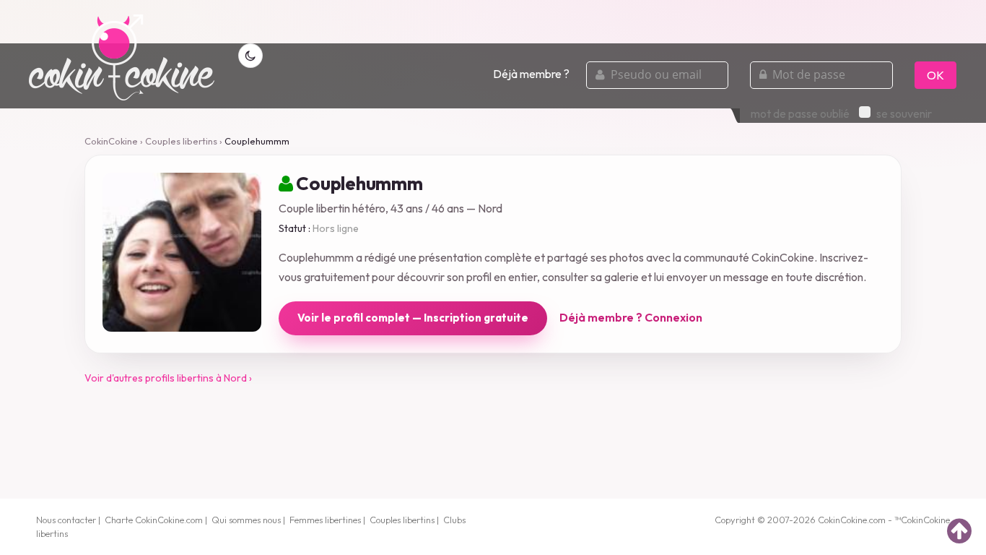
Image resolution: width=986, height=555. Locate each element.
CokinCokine (111, 141)
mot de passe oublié (800, 113)
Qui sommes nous (246, 519)
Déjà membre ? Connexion (630, 317)
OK (935, 75)
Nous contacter (66, 519)
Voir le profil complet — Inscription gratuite (412, 317)
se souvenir (904, 113)
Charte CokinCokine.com (154, 519)
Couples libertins (181, 141)
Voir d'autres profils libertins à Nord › (168, 377)
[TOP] (959, 530)
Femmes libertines (325, 519)
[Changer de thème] (250, 55)
